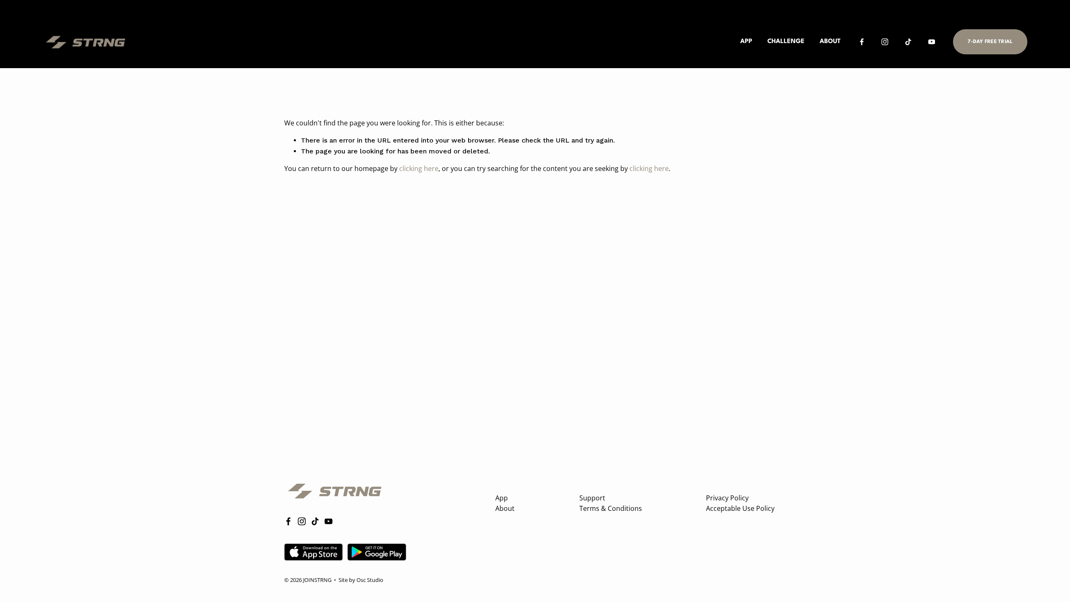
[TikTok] (908, 42)
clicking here (418, 168)
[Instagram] (885, 42)
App (746, 41)
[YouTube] (931, 42)
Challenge (786, 41)
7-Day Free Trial (990, 41)
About (830, 41)
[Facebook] (862, 42)
